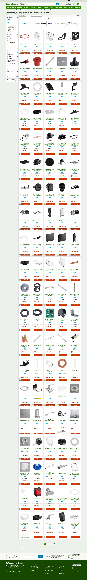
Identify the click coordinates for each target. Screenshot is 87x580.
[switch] (78, 15)
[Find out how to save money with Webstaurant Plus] (25, 46)
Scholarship (61, 570)
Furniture (51, 7)
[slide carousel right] (77, 24)
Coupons (46, 569)
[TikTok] (16, 571)
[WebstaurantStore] (16, 563)
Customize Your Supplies (35, 569)
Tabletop (39, 7)
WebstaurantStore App (35, 567)
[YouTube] (10, 571)
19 (54, 543)
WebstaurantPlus (34, 564)
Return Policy (61, 573)
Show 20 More (12, 63)
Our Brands (61, 566)
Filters (8, 15)
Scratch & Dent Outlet (49, 566)
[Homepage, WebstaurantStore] (16, 4)
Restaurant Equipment (11, 7)
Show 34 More (12, 42)
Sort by (28, 15)
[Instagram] (7, 571)
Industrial (70, 7)
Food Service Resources (49, 570)
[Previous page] (42, 544)
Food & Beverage (33, 7)
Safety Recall (47, 573)
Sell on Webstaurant (63, 571)
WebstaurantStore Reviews (49, 571)
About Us (61, 564)
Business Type (77, 7)
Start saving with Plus (55, 557)
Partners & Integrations (35, 571)
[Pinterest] (19, 571)
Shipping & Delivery (77, 571)
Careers (60, 567)
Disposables (45, 7)
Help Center (76, 565)
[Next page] (57, 544)
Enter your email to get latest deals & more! (12, 556)
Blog (45, 564)
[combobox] (42, 4)
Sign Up (40, 556)
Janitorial (65, 7)
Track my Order (77, 567)
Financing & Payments (63, 569)
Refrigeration (19, 7)
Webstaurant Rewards (35, 566)
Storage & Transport (58, 7)
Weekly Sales (47, 567)
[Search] (16, 81)
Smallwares (26, 7)
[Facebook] (13, 571)
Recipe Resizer (33, 570)
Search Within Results (11, 79)
